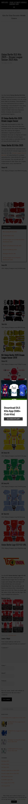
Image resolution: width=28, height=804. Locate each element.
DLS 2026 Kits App (13, 419)
